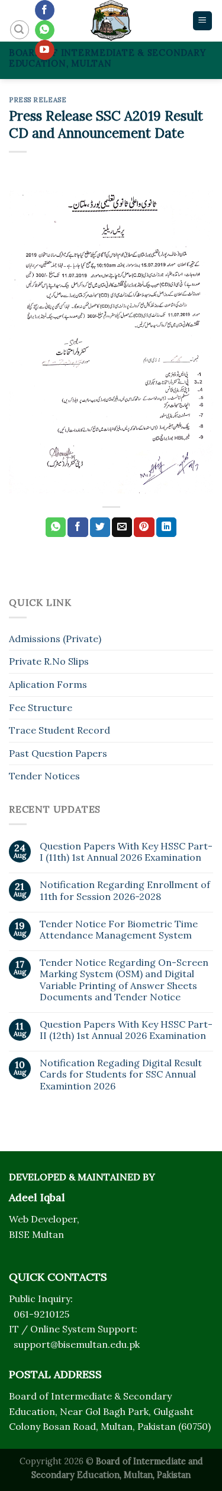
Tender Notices (44, 776)
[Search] (19, 29)
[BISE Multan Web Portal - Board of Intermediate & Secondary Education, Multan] (111, 21)
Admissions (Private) (55, 639)
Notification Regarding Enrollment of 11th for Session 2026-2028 (125, 890)
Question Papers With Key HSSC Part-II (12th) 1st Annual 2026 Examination (126, 1030)
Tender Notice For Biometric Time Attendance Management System (119, 929)
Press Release (37, 100)
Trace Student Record (59, 730)
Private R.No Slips (49, 661)
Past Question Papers (58, 753)
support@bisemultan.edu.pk (77, 1344)
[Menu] (203, 21)
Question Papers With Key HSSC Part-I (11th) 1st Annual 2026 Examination (126, 852)
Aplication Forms (48, 684)
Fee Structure (40, 707)
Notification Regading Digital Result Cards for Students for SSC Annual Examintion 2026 (121, 1074)
